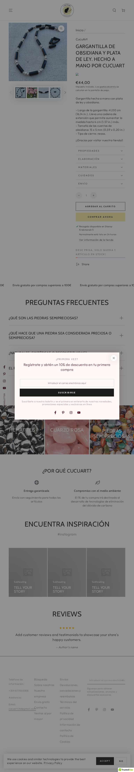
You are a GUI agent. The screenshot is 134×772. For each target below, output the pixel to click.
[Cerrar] (114, 358)
